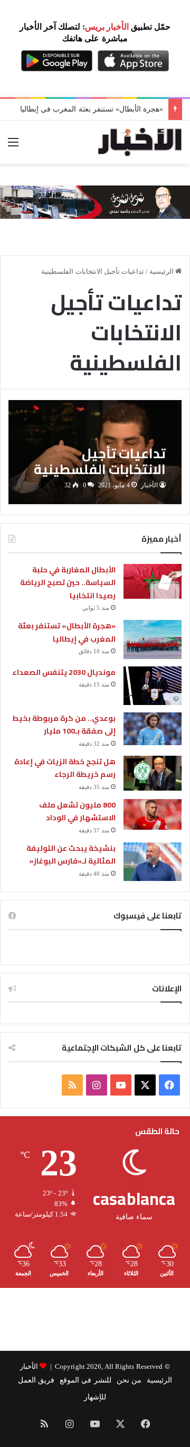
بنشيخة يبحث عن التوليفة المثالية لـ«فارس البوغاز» (71, 854)
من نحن (129, 1380)
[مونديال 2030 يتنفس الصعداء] (153, 685)
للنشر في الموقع (85, 1380)
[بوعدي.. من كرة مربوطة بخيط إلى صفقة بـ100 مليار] (153, 728)
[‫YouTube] (120, 1085)
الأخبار (149, 485)
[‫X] (145, 1085)
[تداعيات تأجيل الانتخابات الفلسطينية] (94, 452)
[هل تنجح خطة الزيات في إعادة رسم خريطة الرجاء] (153, 773)
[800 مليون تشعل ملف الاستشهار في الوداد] (153, 814)
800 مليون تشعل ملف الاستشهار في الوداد (77, 811)
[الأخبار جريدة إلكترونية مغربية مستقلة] (140, 142)
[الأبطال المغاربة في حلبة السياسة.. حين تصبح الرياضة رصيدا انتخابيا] (153, 581)
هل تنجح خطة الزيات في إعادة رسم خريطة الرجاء (65, 768)
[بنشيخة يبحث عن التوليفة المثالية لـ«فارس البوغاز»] (153, 861)
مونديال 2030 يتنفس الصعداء (64, 672)
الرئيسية (162, 271)
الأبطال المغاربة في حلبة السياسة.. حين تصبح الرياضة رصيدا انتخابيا (68, 582)
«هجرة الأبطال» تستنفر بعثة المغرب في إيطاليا (91, 109)
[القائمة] (13, 146)
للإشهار (95, 1397)
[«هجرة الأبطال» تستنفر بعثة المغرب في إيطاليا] (153, 639)
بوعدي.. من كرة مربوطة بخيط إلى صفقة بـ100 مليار (64, 724)
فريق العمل (36, 1380)
